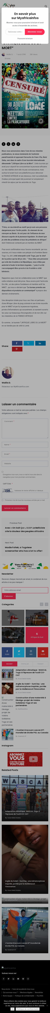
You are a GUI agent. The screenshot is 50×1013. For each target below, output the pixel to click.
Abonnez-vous (35, 32)
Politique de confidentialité (28, 1009)
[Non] (47, 1005)
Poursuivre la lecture (25, 38)
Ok (12, 1009)
